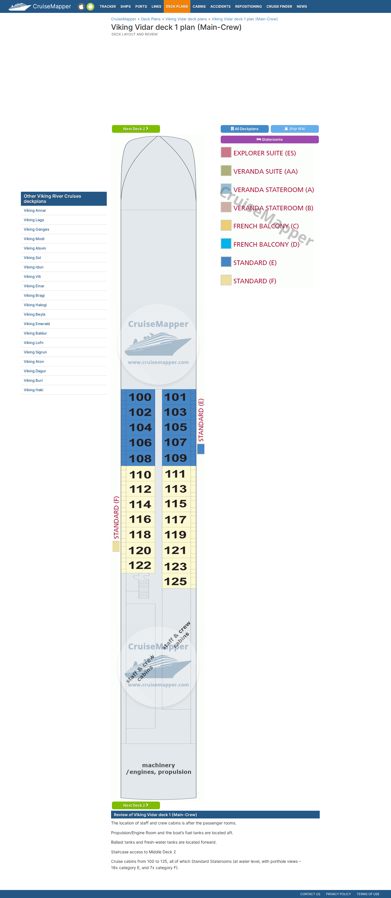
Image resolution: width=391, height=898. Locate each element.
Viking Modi (34, 238)
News (302, 6)
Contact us (310, 894)
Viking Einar (34, 286)
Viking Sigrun (35, 352)
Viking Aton (34, 361)
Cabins (199, 6)
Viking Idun (34, 267)
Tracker (108, 6)
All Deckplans (246, 128)
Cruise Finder (279, 6)
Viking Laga (34, 219)
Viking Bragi (34, 295)
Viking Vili (32, 276)
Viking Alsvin (35, 248)
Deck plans (177, 6)
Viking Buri (33, 380)
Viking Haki (33, 389)
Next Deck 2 (134, 128)
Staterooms (272, 139)
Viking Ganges (36, 229)
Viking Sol (32, 257)
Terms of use (368, 894)
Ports (141, 6)
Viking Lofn (34, 342)
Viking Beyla (34, 314)
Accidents (220, 6)
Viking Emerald (37, 323)
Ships (126, 6)
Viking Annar (35, 210)
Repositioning (248, 6)
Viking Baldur (35, 333)
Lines (156, 6)
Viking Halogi (35, 304)
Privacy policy (338, 894)
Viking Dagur (35, 371)
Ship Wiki (297, 128)
